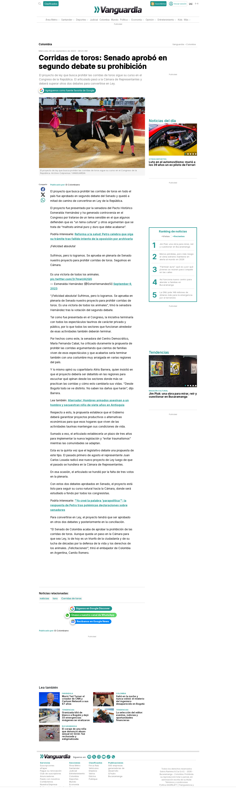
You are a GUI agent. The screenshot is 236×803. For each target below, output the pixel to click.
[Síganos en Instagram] (99, 757)
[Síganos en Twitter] (94, 757)
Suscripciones (47, 765)
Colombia (104, 19)
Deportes (81, 19)
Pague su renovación (50, 770)
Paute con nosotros (50, 779)
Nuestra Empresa (48, 784)
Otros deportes (157, 159)
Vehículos (94, 768)
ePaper (43, 768)
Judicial (94, 19)
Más (186, 19)
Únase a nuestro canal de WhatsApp (92, 615)
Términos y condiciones (176, 782)
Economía (136, 19)
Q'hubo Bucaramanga (115, 774)
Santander (66, 19)
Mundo (114, 19)
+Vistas (165, 236)
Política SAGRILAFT (168, 785)
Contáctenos (46, 781)
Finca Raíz (94, 765)
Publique (93, 779)
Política (124, 19)
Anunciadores (47, 776)
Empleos (93, 770)
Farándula (67, 693)
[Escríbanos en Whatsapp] (113, 757)
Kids (180, 19)
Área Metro (51, 19)
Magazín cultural (158, 391)
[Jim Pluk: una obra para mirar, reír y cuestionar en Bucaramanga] (173, 371)
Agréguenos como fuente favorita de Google (69, 90)
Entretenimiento (166, 19)
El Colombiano (73, 184)
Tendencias (68, 710)
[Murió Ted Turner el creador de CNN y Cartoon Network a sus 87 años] (49, 699)
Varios (92, 773)
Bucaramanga (69, 726)
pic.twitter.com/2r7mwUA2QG (71, 279)
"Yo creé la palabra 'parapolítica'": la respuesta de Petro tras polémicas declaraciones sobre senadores (88, 505)
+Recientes (178, 236)
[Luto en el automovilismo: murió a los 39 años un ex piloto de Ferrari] (173, 140)
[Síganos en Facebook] (89, 757)
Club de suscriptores (50, 773)
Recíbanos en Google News (93, 621)
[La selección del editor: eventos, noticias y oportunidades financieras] (103, 715)
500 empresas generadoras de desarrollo (116, 768)
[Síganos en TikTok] (108, 757)
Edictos (92, 776)
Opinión (150, 19)
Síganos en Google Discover (93, 608)
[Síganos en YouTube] (104, 757)
